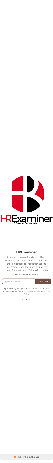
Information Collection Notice (28, 291)
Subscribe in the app (29, 456)
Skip (24, 299)
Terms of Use (39, 288)
